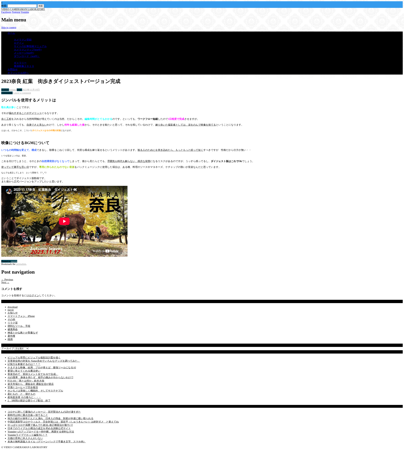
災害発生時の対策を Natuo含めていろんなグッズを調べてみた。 (44, 361)
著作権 (11, 336)
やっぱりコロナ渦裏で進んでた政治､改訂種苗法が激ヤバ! (40, 425)
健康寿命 (13, 329)
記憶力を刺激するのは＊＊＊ (24, 364)
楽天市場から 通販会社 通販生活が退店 (31, 384)
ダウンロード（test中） (27, 56)
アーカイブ (7, 348)
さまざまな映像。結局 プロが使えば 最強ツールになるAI (42, 367)
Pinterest (16, 12)
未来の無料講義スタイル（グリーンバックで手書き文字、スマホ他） (47, 441)
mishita (12, 89)
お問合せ (13, 69)
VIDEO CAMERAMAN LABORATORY (23, 9)
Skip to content (8, 27)
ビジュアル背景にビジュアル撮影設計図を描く (34, 357)
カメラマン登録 (23, 39)
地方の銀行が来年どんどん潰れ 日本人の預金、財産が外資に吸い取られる (50, 418)
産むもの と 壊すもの (21, 394)
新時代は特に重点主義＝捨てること (28, 415)
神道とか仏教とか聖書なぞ (23, 332)
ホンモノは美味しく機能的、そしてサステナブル (35, 390)
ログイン (19, 43)
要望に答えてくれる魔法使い (24, 370)
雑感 (10, 339)
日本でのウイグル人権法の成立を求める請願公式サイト (39, 428)
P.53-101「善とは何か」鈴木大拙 (26, 380)
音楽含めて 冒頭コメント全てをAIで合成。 (33, 374)
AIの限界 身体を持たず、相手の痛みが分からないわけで (40, 377)
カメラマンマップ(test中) (28, 49)
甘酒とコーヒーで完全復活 (23, 387)
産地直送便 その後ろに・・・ (24, 397)
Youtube (25, 12)
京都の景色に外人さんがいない (25, 438)
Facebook (6, 12)
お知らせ (13, 312)
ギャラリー (20, 62)
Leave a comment (22, 93)
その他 (11, 319)
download (13, 307)
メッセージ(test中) (24, 53)
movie (14, 261)
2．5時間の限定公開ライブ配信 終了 (29, 400)
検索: (4, 5)
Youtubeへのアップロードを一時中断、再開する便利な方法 (41, 431)
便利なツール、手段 (19, 326)
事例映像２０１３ (24, 66)
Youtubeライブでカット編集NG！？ (28, 435)
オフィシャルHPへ (18, 72)
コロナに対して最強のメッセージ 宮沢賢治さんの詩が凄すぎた (44, 411)
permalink (21, 264)
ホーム (11, 33)
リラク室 (13, 322)
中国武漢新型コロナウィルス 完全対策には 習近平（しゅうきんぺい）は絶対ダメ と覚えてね (63, 421)
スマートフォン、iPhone (21, 316)
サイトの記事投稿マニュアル (30, 46)
